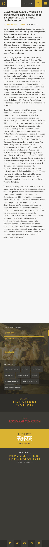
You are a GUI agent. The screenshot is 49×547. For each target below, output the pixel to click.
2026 (11, 333)
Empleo (34, 375)
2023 (11, 352)
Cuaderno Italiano (11, 369)
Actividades (9, 375)
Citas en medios (23, 375)
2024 (11, 345)
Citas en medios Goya (30, 381)
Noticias (25, 369)
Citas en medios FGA (12, 381)
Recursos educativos (12, 387)
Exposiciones (37, 369)
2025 (11, 339)
